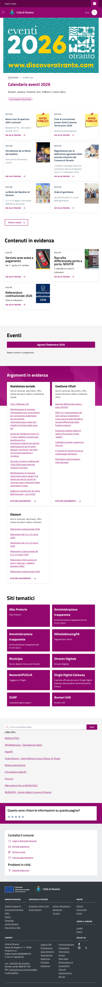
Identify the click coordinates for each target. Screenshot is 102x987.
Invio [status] (92, 727)
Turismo (56, 913)
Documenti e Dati (12, 927)
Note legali (63, 958)
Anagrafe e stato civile (39, 906)
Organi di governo (13, 906)
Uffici (7, 913)
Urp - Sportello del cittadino (17, 963)
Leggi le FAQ (46, 944)
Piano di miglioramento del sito (65, 973)
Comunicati (81, 909)
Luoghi (79, 928)
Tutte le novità (15, 222)
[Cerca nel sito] (94, 12)
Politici (8, 917)
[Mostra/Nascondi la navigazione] (3, 12)
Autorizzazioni (35, 909)
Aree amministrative (14, 909)
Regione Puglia (10, 3)
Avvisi (79, 913)
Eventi (79, 931)
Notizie (79, 906)
